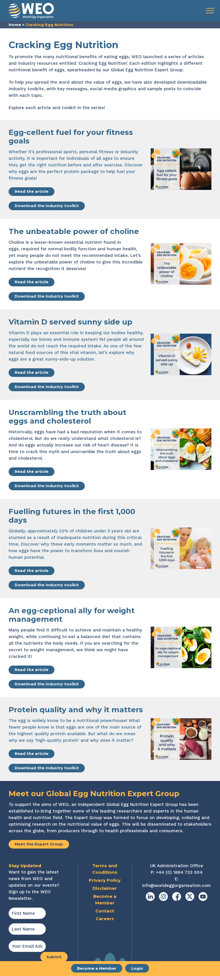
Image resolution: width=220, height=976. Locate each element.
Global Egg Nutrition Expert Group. (147, 69)
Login (137, 968)
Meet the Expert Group (39, 844)
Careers (105, 918)
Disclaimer (105, 888)
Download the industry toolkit (47, 205)
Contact (104, 911)
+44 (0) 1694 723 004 (179, 872)
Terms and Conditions (104, 869)
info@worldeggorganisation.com (176, 885)
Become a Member (96, 968)
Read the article (31, 191)
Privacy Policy (105, 880)
